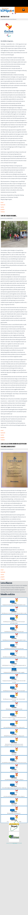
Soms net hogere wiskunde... (9, 216)
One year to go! (5, 17)
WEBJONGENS (15, 843)
